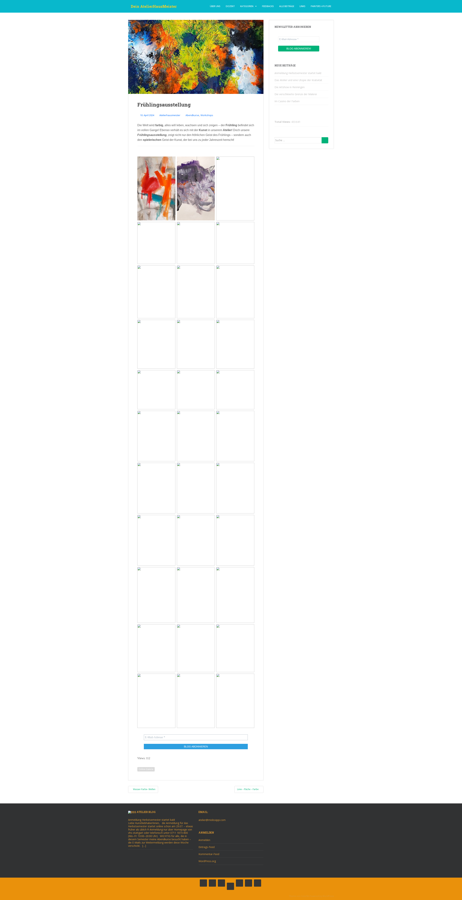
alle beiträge (286, 6)
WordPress (328, 896)
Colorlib (305, 896)
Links (302, 6)
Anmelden (204, 840)
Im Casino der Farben (287, 101)
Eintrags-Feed (207, 847)
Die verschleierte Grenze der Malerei (295, 94)
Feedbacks (268, 6)
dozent (230, 6)
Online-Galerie (146, 769)
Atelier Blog (146, 812)
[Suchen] (325, 140)
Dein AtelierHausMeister (154, 6)
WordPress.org (207, 861)
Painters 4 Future (321, 6)
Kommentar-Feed (209, 854)
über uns (215, 6)
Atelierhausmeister (169, 115)
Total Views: (282, 121)
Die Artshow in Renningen (289, 87)
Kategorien (246, 6)
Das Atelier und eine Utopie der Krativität (298, 80)
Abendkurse (192, 115)
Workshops (207, 115)
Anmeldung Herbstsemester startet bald (297, 73)
